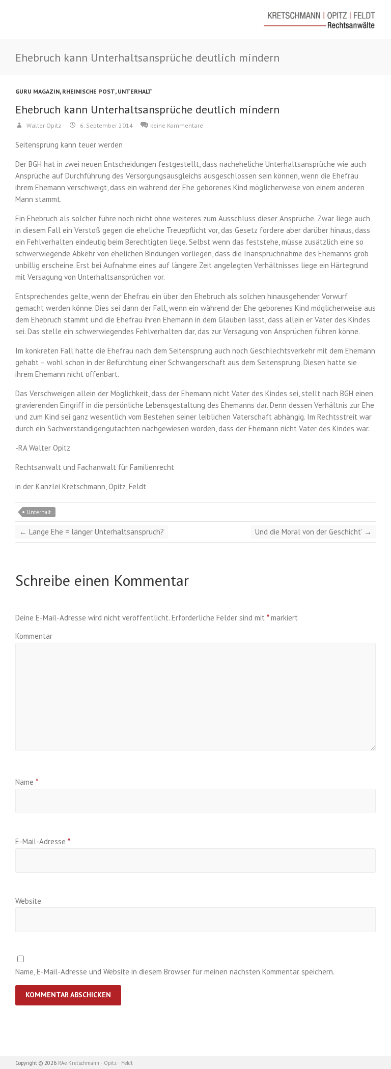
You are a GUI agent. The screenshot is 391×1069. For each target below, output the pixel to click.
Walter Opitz (43, 125)
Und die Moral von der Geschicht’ (313, 532)
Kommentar (33, 636)
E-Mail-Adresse (42, 841)
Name (26, 782)
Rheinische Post (88, 91)
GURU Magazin (37, 91)
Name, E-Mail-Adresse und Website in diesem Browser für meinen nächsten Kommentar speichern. (174, 971)
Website (28, 901)
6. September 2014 (105, 125)
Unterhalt (135, 91)
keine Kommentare (176, 125)
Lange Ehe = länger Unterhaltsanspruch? (91, 532)
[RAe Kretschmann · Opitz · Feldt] (320, 19)
